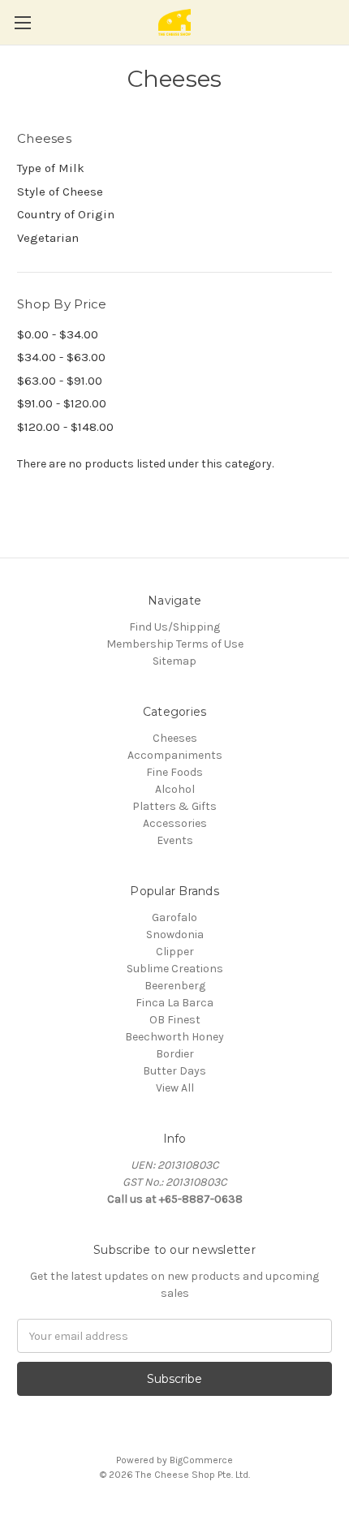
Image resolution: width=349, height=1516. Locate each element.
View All (175, 1088)
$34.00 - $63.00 (61, 357)
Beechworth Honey (174, 1037)
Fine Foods (174, 772)
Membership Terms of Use (174, 644)
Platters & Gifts (174, 806)
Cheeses (175, 738)
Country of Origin (65, 214)
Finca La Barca (174, 1003)
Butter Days (174, 1071)
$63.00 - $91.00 (59, 380)
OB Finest (174, 1020)
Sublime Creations (175, 968)
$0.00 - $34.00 (57, 334)
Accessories (175, 823)
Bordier (175, 1054)
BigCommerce (201, 1460)
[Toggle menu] (22, 22)
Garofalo (174, 917)
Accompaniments (174, 755)
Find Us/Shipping (174, 627)
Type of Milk (50, 168)
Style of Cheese (60, 191)
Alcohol (175, 789)
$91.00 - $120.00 (61, 403)
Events (175, 840)
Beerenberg (174, 986)
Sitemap (174, 661)
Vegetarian (48, 237)
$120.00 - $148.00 (65, 427)
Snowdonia (175, 934)
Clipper (175, 951)
